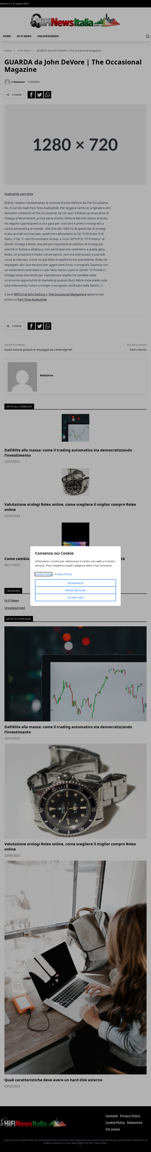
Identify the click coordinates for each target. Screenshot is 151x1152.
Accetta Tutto (76, 597)
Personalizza (75, 583)
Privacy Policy (63, 574)
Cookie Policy (43, 574)
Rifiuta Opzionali (75, 590)
